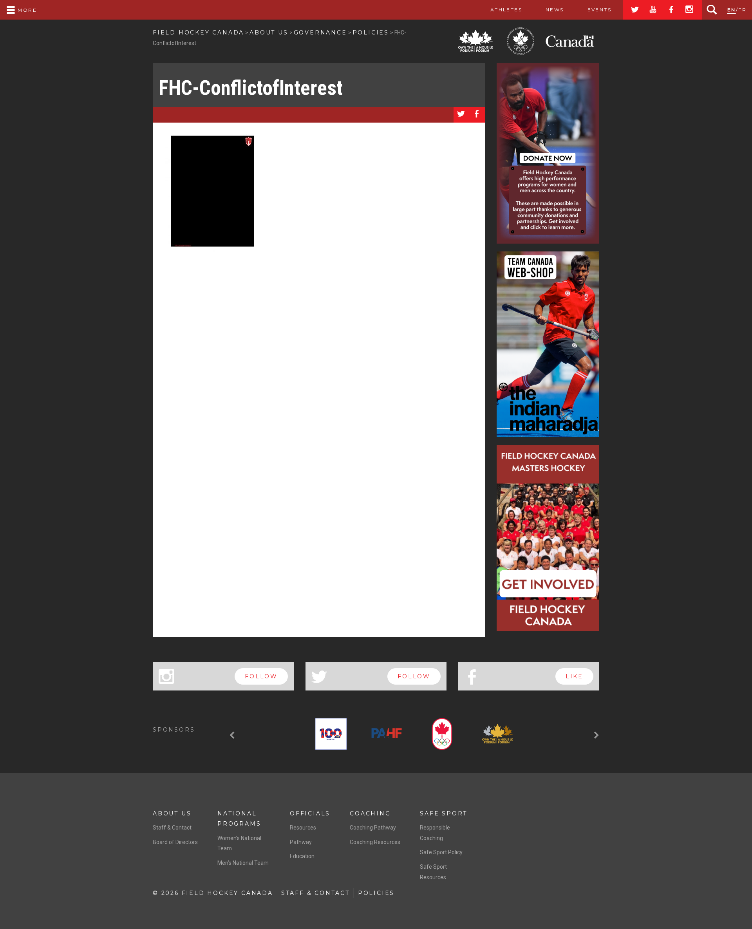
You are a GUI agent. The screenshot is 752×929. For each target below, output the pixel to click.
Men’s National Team (243, 863)
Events (599, 10)
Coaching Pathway (373, 827)
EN (731, 10)
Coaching (370, 813)
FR (742, 10)
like (574, 676)
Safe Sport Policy (441, 852)
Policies (370, 32)
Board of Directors (175, 842)
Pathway (301, 842)
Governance (320, 32)
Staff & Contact (172, 827)
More (26, 10)
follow (261, 676)
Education (302, 856)
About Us (268, 32)
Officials (310, 813)
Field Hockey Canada (198, 32)
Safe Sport (443, 813)
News (555, 10)
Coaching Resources (375, 842)
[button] (233, 735)
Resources (303, 827)
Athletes (506, 10)
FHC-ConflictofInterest (251, 88)
